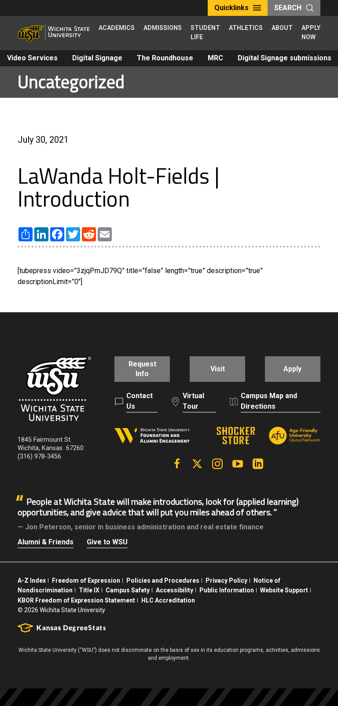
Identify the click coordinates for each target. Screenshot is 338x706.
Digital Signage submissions (284, 58)
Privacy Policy (226, 580)
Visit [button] (217, 369)
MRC (215, 58)
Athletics (246, 27)
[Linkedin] (258, 463)
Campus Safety (128, 590)
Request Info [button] (142, 369)
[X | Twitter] (197, 463)
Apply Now (310, 32)
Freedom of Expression (86, 580)
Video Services (32, 58)
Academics (117, 27)
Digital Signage (97, 58)
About (282, 27)
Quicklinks (231, 8)
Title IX (89, 590)
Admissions (162, 27)
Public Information (226, 590)
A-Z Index (32, 580)
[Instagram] (217, 463)
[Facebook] (177, 463)
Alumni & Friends (45, 542)
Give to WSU (107, 542)
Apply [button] (292, 369)
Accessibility (174, 590)
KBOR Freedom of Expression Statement (76, 600)
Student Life (205, 32)
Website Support (284, 590)
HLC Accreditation (168, 600)
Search (287, 8)
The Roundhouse (165, 58)
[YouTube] (237, 463)
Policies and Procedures (162, 580)
